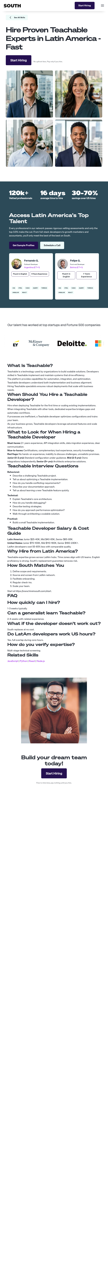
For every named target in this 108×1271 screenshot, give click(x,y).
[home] (12, 5)
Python (23, 661)
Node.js (41, 661)
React (32, 661)
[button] (101, 5)
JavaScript (12, 661)
